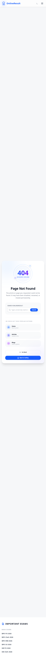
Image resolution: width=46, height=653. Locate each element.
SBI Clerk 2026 (7, 652)
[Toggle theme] (37, 3)
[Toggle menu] (42, 3)
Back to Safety (24, 358)
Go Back (24, 352)
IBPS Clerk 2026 (7, 637)
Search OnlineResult (15, 306)
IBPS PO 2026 (6, 634)
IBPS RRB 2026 (7, 641)
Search (34, 310)
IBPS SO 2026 (6, 644)
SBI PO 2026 (6, 648)
